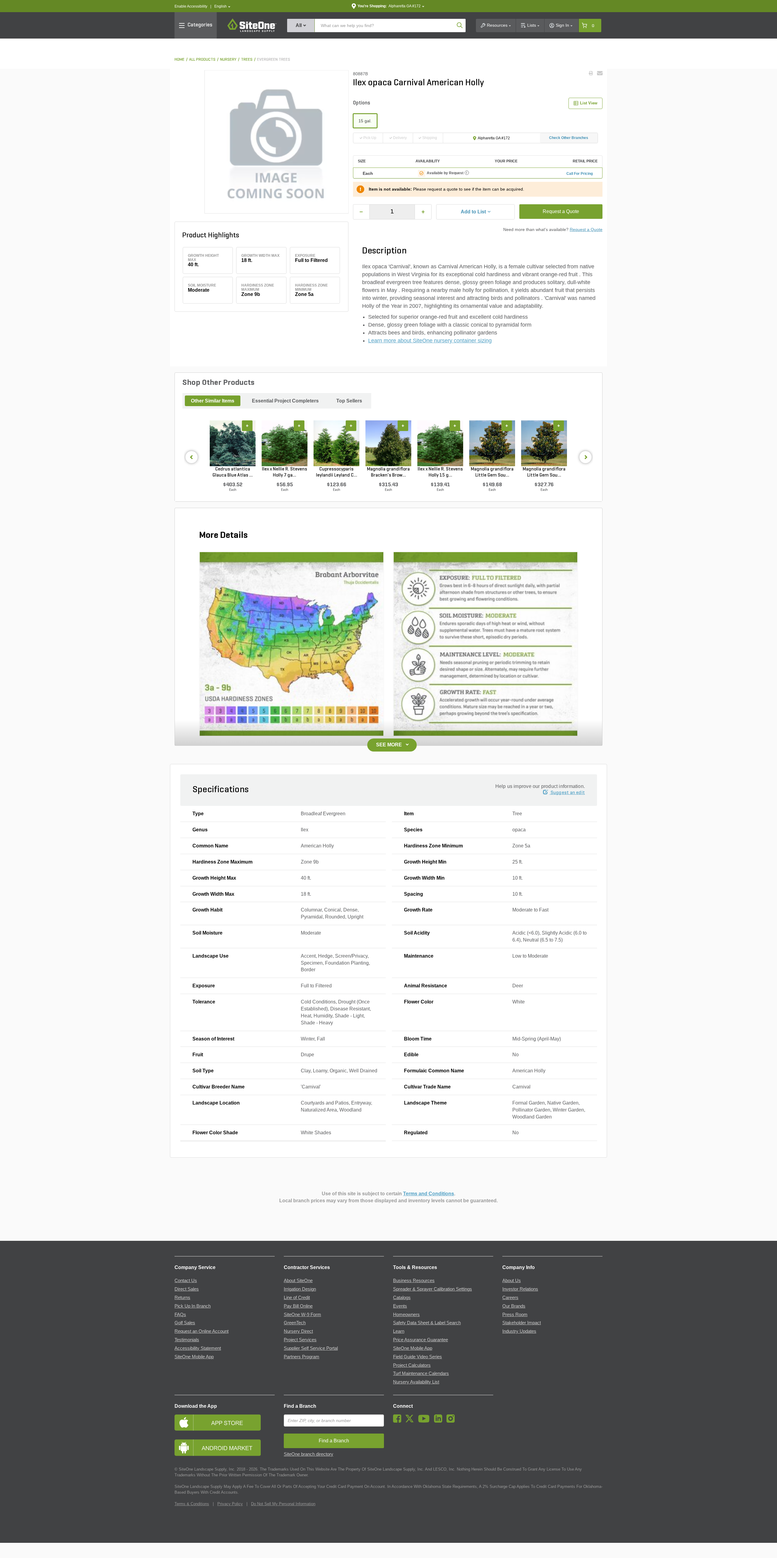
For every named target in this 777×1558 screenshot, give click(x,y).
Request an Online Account (202, 1331)
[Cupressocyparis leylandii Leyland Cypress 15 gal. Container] (336, 443)
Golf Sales (185, 1322)
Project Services (300, 1339)
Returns (182, 1297)
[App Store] (225, 1422)
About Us (511, 1280)
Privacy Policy (230, 1504)
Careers (510, 1297)
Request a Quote (561, 211)
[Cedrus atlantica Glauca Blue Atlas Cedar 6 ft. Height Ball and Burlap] (233, 443)
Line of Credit (297, 1297)
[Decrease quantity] (361, 211)
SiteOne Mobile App (194, 1356)
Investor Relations (520, 1289)
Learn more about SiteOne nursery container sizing (430, 341)
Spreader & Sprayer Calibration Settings (432, 1289)
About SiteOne (298, 1280)
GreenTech (295, 1322)
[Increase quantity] (423, 211)
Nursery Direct (298, 1331)
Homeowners (406, 1314)
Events (400, 1306)
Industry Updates (519, 1331)
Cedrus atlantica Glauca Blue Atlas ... (232, 472)
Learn (398, 1331)
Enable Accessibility (191, 6)
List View (588, 103)
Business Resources (414, 1280)
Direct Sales (187, 1289)
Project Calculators (412, 1365)
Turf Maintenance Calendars (421, 1373)
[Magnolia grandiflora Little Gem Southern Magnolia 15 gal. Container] (492, 443)
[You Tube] (425, 1421)
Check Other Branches (568, 138)
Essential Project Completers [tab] (285, 400)
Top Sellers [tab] (349, 400)
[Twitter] (411, 1421)
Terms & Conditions (192, 1504)
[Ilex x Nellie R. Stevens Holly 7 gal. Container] (284, 443)
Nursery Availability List (416, 1382)
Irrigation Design (300, 1289)
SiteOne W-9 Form (302, 1314)
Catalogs (402, 1297)
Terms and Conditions (428, 1193)
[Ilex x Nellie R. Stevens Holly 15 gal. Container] (440, 443)
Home (180, 59)
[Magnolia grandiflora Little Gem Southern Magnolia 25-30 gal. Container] (544, 443)
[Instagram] (452, 1421)
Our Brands (513, 1306)
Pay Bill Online (298, 1306)
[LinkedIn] (439, 1421)
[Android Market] (225, 1447)
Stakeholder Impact (521, 1322)
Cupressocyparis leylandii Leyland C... (336, 472)
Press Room (515, 1314)
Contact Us (186, 1280)
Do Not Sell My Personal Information (283, 1504)
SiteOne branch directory (308, 1454)
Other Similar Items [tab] (212, 400)
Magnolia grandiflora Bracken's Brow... (388, 472)
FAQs (180, 1314)
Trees (247, 59)
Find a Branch (300, 1406)
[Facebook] (398, 1421)
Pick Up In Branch (193, 1306)
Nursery (228, 59)
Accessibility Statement (198, 1348)
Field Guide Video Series (417, 1356)
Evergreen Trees (273, 59)
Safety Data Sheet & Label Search (427, 1322)
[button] (222, 6)
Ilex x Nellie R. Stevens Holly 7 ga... (284, 472)
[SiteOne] (252, 31)
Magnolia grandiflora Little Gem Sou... (492, 472)
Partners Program (301, 1356)
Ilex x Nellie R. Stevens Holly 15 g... (440, 472)
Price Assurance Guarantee (420, 1339)
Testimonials (187, 1339)
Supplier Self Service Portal (311, 1348)
